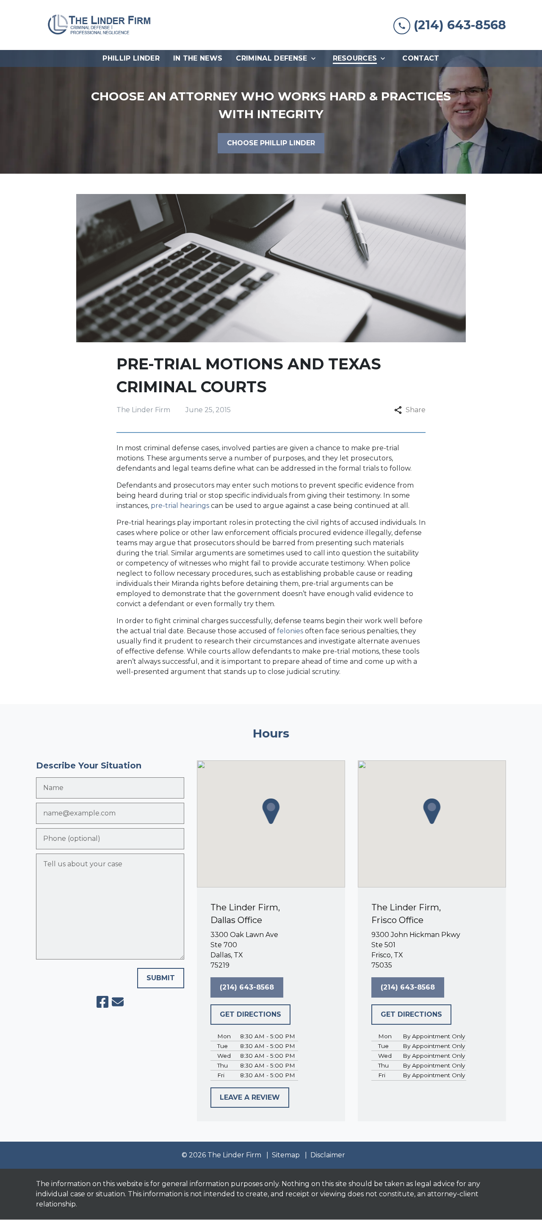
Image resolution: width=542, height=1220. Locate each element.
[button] (271, 811)
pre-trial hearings (180, 506)
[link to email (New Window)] (118, 1002)
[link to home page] (99, 25)
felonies (290, 631)
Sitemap (286, 1155)
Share (416, 410)
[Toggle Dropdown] (316, 58)
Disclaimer (327, 1155)
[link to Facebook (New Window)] (102, 1002)
